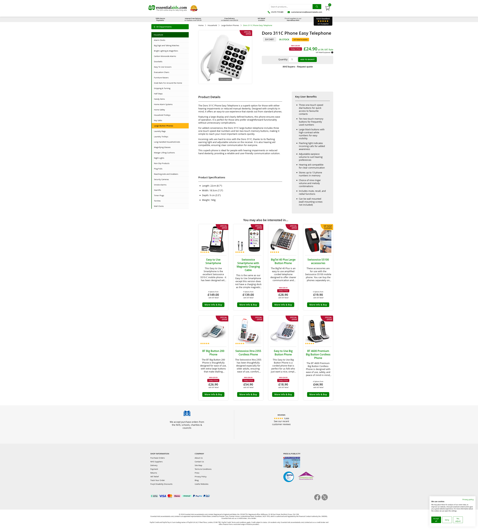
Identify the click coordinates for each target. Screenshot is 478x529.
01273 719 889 (277, 12)
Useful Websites (201, 484)
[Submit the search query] (317, 6)
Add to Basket (307, 59)
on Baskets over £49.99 (229, 19)
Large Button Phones (230, 25)
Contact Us (199, 461)
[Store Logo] (167, 8)
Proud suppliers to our (293, 19)
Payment (154, 469)
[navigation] (170, 26)
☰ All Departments (163, 26)
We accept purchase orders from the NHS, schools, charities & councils (187, 424)
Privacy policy (468, 499)
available (261, 19)
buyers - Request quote (297, 66)
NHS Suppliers (156, 461)
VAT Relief (154, 476)
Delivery (153, 465)
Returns (153, 473)
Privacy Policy (201, 476)
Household (212, 25)
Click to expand (225, 79)
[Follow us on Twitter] (325, 499)
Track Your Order (157, 480)
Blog (197, 480)
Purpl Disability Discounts (161, 484)
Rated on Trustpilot (323, 21)
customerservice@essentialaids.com (306, 12)
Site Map (198, 465)
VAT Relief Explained (323, 52)
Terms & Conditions (203, 469)
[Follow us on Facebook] (318, 499)
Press (197, 473)
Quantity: (283, 59)
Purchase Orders (157, 458)
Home (201, 25)
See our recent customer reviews (281, 423)
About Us (199, 458)
